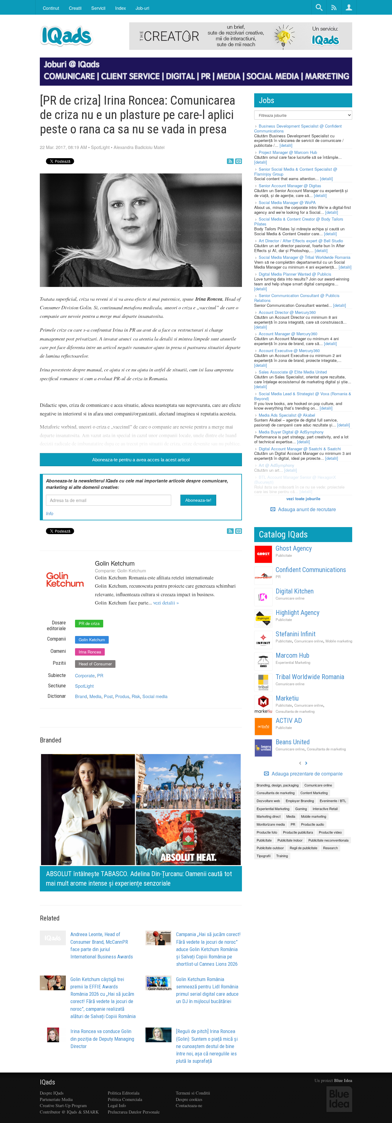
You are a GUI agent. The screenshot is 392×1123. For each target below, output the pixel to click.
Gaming (301, 808)
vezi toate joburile (303, 498)
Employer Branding (300, 800)
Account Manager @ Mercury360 (288, 334)
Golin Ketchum (115, 563)
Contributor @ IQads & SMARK (69, 1112)
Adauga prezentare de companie (306, 773)
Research (330, 847)
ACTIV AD (289, 720)
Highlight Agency (297, 612)
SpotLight (100, 147)
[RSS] (230, 161)
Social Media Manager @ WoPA (287, 202)
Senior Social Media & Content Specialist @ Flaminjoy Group (295, 171)
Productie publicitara (298, 832)
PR (100, 675)
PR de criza (89, 623)
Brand (81, 696)
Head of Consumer (95, 664)
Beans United (293, 742)
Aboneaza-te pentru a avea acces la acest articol (141, 459)
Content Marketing (314, 792)
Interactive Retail (325, 808)
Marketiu (287, 698)
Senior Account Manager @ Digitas (290, 185)
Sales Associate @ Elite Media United (293, 372)
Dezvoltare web (268, 800)
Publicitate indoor (290, 840)
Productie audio (312, 824)
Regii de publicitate (303, 847)
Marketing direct (269, 816)
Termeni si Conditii (193, 1093)
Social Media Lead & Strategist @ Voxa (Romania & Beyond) (302, 396)
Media (95, 696)
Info (49, 513)
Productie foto (267, 832)
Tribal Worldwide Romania (310, 677)
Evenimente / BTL (333, 800)
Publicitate (284, 555)
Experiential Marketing (293, 662)
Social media (155, 696)
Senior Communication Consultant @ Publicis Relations (297, 297)
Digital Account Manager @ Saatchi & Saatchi (300, 449)
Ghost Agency (294, 548)
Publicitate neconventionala (328, 840)
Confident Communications (311, 570)
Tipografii (263, 855)
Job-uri (142, 8)
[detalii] (286, 145)
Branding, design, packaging (278, 785)
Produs (122, 696)
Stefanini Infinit (295, 634)
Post (108, 696)
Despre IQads (52, 1093)
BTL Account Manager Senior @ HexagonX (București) (295, 479)
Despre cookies (189, 1099)
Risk (136, 696)
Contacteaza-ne (189, 1105)
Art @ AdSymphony (276, 465)
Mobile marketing (339, 640)
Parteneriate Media (56, 1099)
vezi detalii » (166, 602)
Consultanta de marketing (295, 711)
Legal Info (117, 1105)
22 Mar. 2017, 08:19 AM (63, 147)
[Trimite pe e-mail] (238, 161)
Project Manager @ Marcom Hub (288, 152)
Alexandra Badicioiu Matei (139, 147)
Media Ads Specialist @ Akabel (287, 415)
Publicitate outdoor (270, 847)
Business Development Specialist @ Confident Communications (298, 128)
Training (282, 855)
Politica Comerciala (125, 1099)
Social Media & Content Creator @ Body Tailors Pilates (298, 221)
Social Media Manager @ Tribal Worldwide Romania (304, 257)
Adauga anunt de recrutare (306, 509)
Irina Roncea (90, 652)
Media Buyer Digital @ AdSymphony (291, 432)
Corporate (85, 675)
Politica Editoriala (123, 1093)
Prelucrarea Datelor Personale (134, 1112)
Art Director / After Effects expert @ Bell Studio (301, 241)
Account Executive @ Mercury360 (289, 350)
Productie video (330, 832)
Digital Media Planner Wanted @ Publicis (295, 274)
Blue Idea (343, 1080)
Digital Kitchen (295, 591)
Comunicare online (290, 598)
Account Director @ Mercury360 (287, 312)
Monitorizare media (271, 824)
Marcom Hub (292, 655)
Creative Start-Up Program (63, 1105)
